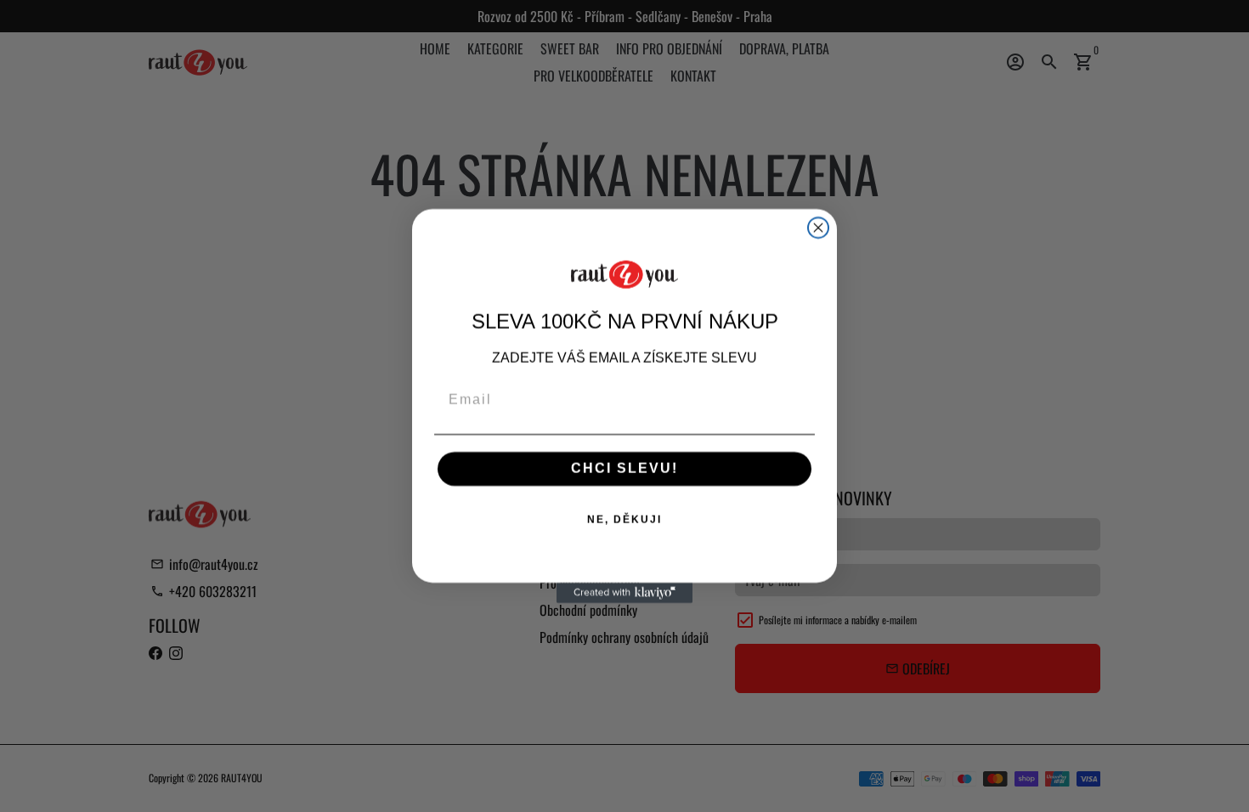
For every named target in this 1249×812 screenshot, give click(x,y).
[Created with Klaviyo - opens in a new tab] (624, 593)
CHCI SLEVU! (624, 468)
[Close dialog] (818, 227)
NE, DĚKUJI (624, 520)
